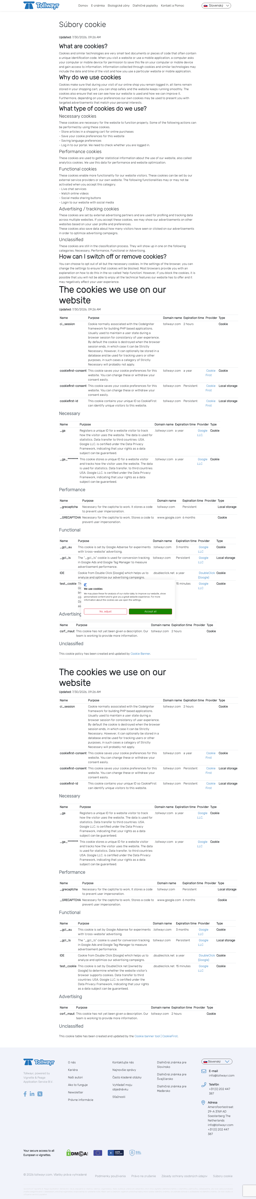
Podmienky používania (110, 1176)
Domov (83, 5)
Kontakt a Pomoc (172, 5)
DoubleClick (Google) (206, 575)
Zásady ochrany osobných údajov (184, 1176)
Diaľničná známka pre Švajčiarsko (171, 1077)
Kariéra (73, 1070)
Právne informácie (80, 1100)
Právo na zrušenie (143, 1176)
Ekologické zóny (119, 5)
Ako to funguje (78, 1085)
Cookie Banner (140, 653)
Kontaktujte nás (123, 1062)
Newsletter (75, 1092)
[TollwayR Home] (41, 5)
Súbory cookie (223, 1176)
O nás (72, 1062)
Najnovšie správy (124, 1070)
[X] (39, 1094)
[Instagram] (32, 1094)
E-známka (98, 5)
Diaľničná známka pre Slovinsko (171, 1065)
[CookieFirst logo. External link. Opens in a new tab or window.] (85, 584)
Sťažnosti (118, 1097)
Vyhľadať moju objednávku (122, 1087)
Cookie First (211, 373)
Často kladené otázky (127, 1077)
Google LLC (202, 461)
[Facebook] (25, 1094)
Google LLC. (202, 433)
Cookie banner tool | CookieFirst (156, 1036)
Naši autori (75, 1077)
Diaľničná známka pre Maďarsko (171, 1089)
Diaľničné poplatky (145, 5)
